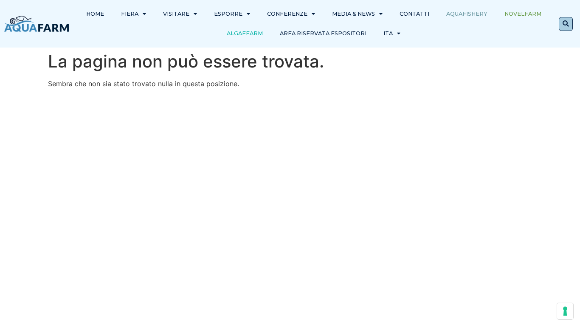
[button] (566, 24)
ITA (388, 33)
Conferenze (287, 14)
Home (95, 14)
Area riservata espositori (323, 33)
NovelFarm (522, 14)
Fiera (129, 14)
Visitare (176, 14)
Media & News (353, 14)
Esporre (228, 14)
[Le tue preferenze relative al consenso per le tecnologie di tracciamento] (565, 311)
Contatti (414, 14)
